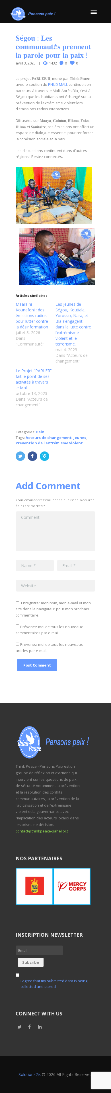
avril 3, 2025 (26, 63)
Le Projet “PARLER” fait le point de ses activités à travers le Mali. (34, 379)
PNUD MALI (57, 84)
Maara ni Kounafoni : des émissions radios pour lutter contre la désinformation (32, 315)
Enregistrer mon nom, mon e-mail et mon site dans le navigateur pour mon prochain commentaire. (53, 609)
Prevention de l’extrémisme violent (49, 442)
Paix (40, 431)
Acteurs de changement (49, 437)
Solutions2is (29, 1074)
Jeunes (79, 437)
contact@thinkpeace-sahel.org (42, 831)
